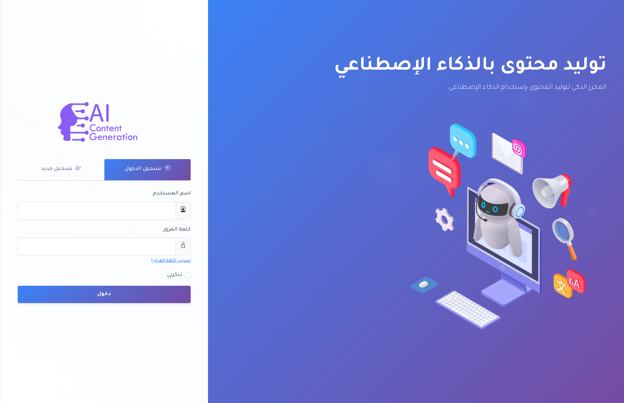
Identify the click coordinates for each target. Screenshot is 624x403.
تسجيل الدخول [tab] (143, 169)
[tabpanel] (104, 246)
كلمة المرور (177, 230)
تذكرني (174, 275)
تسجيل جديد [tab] (56, 169)
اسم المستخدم (172, 194)
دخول (104, 294)
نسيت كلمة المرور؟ (171, 260)
